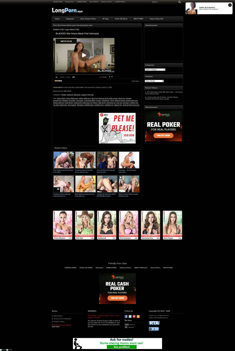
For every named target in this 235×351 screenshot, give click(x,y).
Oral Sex (119, 103)
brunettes (72, 101)
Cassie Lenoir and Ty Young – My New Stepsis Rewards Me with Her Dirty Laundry (161, 98)
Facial (112, 101)
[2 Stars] (57, 81)
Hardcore (70, 95)
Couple (98, 101)
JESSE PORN (57, 2)
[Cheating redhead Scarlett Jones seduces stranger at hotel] (85, 169)
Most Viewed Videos (88, 19)
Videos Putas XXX (156, 19)
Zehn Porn (99, 268)
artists (81, 98)
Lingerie (84, 95)
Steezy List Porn (106, 2)
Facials (63, 95)
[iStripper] (117, 241)
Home (57, 19)
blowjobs (65, 101)
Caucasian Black (89, 101)
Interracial (77, 95)
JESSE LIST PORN (85, 268)
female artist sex (58, 103)
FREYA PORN (168, 268)
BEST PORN (138, 19)
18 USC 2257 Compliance (62, 319)
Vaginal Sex (118, 105)
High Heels (102, 103)
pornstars (126, 103)
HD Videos (93, 103)
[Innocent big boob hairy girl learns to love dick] (107, 169)
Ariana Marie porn (72, 98)
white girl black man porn (131, 105)
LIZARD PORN (120, 2)
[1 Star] (55, 81)
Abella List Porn (125, 268)
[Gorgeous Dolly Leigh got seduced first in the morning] (63, 193)
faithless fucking (120, 101)
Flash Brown (69, 103)
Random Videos (59, 321)
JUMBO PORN (82, 2)
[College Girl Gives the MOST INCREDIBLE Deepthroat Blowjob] (107, 193)
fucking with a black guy (81, 103)
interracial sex (111, 103)
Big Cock (95, 98)
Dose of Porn (155, 268)
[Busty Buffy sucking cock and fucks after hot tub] (85, 193)
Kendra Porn (69, 2)
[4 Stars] (59, 81)
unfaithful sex (109, 105)
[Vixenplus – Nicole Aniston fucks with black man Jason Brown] (129, 169)
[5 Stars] (61, 81)
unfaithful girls (89, 105)
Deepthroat (105, 101)
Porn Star (90, 95)
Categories (70, 19)
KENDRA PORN (70, 268)
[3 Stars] (58, 81)
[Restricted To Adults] (154, 324)
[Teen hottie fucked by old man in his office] (63, 169)
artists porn (87, 98)
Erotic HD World (121, 19)
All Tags (105, 19)
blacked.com (57, 101)
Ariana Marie (61, 98)
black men (121, 98)
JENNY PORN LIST (140, 268)
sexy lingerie (72, 105)
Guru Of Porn (93, 2)
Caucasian (79, 101)
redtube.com (134, 103)
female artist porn (132, 101)
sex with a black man (60, 105)
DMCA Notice (58, 316)
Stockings (80, 105)
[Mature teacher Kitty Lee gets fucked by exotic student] (129, 193)
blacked (128, 98)
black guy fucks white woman (108, 98)
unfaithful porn (99, 105)
